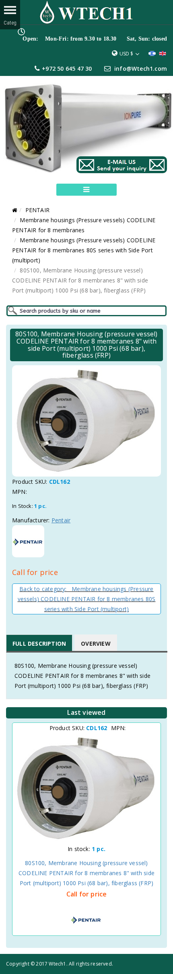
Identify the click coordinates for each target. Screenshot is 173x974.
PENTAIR (37, 210)
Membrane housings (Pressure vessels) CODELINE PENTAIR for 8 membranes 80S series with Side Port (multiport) (83, 250)
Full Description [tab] (39, 643)
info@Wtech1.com (140, 68)
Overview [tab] (96, 643)
